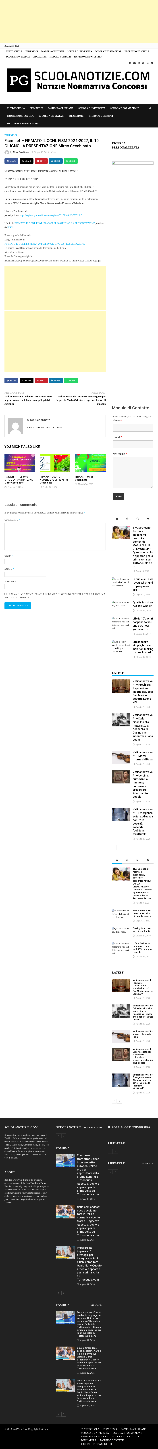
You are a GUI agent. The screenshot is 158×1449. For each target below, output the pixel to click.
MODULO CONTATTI (60, 57)
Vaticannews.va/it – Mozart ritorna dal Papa (143, 756)
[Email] (152, 63)
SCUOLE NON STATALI (18, 57)
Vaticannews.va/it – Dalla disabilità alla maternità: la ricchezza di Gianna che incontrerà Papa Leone (143, 727)
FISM (10, 227)
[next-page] (119, 847)
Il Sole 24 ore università (129, 1127)
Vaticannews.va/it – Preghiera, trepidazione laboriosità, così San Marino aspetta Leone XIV (143, 691)
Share (13, 161)
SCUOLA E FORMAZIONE (108, 51)
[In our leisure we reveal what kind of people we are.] (121, 579)
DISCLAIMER (39, 57)
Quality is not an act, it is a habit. (143, 604)
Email (9, 569)
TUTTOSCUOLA (14, 51)
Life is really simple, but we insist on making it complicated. (143, 647)
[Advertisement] (79, 21)
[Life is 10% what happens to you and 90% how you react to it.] (121, 618)
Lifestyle (116, 1143)
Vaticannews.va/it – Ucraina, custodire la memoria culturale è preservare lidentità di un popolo (143, 784)
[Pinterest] (143, 63)
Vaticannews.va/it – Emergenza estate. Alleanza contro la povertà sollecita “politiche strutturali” (143, 1081)
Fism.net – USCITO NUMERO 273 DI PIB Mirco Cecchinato (54, 479)
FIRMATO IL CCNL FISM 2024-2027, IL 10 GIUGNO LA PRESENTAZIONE (55, 223)
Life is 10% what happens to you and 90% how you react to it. (143, 624)
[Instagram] (148, 63)
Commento (12, 520)
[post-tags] (148, 519)
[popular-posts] (117, 519)
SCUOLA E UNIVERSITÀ (79, 51)
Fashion (63, 1147)
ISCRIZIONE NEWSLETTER (88, 57)
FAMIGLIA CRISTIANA (52, 51)
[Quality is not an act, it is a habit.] (121, 602)
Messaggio (120, 453)
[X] (139, 63)
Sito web (10, 581)
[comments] (138, 519)
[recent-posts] (127, 519)
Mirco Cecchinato (21, 152)
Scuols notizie (69, 1127)
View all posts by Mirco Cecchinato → (46, 427)
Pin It (42, 161)
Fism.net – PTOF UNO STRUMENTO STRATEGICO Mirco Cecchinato (18, 479)
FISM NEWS (31, 51)
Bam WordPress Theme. (36, 1183)
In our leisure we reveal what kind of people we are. (143, 584)
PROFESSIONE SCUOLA (137, 51)
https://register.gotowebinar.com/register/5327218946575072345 (51, 215)
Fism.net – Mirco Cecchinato (84, 478)
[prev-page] (114, 847)
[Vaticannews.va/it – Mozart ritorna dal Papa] (121, 752)
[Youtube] (135, 63)
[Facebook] (130, 63)
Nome (8, 556)
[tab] (117, 519)
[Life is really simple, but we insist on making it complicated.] (121, 642)
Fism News (10, 135)
